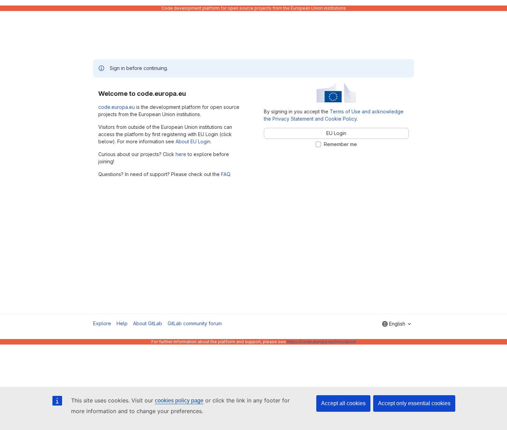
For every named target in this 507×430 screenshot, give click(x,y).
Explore (102, 323)
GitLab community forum (195, 323)
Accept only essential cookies (414, 403)
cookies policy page (179, 400)
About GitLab (147, 323)
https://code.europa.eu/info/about (321, 341)
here (181, 154)
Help (122, 323)
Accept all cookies (343, 403)
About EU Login (193, 141)
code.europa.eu (116, 107)
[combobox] (396, 324)
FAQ (225, 174)
